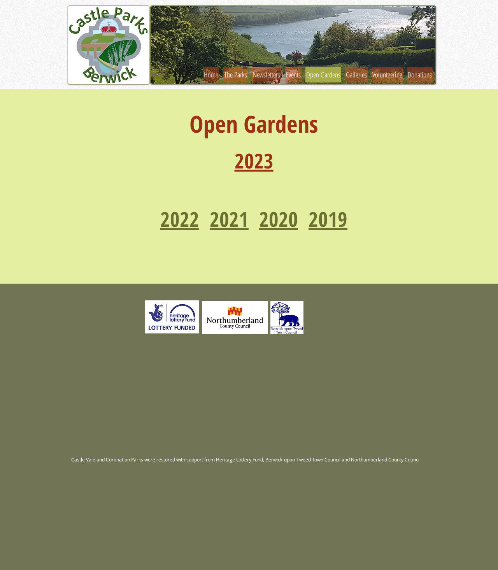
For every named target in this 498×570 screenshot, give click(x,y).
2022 (179, 219)
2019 (328, 219)
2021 (229, 219)
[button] (293, 44)
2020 (278, 219)
